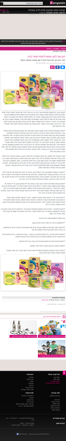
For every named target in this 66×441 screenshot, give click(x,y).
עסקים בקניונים (29, 423)
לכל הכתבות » (61, 304)
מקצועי (42, 12)
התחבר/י (7, 12)
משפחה (49, 12)
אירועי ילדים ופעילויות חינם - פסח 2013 (52, 336)
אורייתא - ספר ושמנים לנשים (24, 404)
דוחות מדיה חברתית (27, 396)
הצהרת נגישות (55, 406)
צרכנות (31, 385)
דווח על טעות (56, 402)
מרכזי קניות (30, 379)
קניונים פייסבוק (22, 434)
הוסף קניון (57, 377)
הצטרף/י (3, 12)
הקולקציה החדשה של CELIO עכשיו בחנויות (50, 356)
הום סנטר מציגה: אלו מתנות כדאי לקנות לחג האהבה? (19, 336)
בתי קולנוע (30, 400)
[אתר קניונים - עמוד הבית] (64, 375)
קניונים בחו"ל (29, 387)
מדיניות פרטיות (55, 408)
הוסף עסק (57, 379)
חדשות (62, 12)
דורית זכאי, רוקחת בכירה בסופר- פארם (54, 63)
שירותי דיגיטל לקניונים (53, 383)
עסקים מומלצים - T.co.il (25, 406)
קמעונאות (25, 425)
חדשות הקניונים (16, 425)
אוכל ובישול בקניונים (27, 389)
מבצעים (49, 10)
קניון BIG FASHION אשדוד (26, 418)
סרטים (31, 398)
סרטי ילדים (30, 402)
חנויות (56, 10)
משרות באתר (56, 410)
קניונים (62, 10)
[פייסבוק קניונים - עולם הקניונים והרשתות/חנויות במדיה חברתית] (1, 10)
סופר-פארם (45, 300)
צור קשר (57, 400)
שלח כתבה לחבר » (51, 304)
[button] (1, 3)
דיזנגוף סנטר (13, 418)
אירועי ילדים (40, 10)
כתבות (55, 12)
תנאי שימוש (56, 404)
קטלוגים (31, 10)
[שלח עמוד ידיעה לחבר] (52, 67)
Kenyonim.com (33, 434)
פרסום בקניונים (55, 381)
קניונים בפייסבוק (55, 396)
